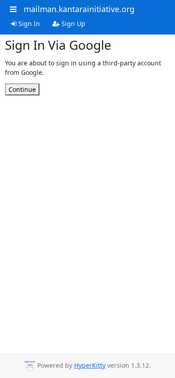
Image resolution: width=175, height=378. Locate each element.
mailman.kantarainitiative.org (79, 9)
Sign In (28, 23)
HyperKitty (89, 365)
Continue (22, 89)
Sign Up (72, 23)
